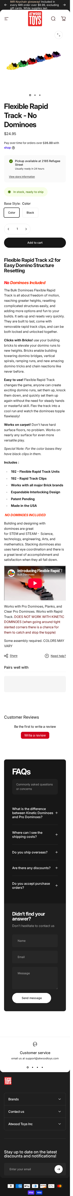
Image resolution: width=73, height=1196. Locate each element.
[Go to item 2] (35, 95)
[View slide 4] (42, 1067)
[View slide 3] (37, 1067)
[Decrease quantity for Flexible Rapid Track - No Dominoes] (8, 229)
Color (11, 212)
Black (30, 212)
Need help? (58, 655)
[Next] (64, 5)
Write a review (35, 735)
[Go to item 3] (40, 95)
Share (13, 655)
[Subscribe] (59, 1169)
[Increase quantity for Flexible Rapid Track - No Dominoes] (26, 229)
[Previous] (5, 5)
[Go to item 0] (30, 95)
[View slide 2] (32, 1067)
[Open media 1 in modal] (59, 35)
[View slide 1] (27, 1067)
